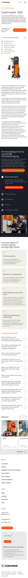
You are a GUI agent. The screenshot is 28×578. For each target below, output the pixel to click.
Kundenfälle (5, 473)
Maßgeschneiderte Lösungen (11, 470)
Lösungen (4, 464)
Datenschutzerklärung (6, 572)
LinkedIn (4, 496)
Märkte (3, 467)
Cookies (20, 572)
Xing (2, 502)
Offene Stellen (6, 483)
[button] (20, 2)
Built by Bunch (20, 573)
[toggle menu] (25, 2)
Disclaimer (14, 572)
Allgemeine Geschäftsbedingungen (8, 573)
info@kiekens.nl (5, 519)
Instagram (4, 499)
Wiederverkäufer (6, 479)
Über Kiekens (5, 476)
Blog (2, 493)
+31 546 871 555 (5, 522)
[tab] (14, 183)
